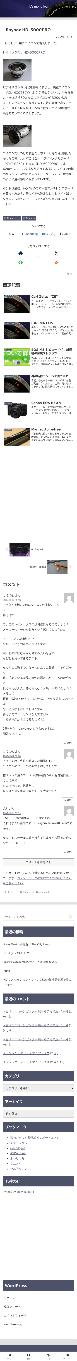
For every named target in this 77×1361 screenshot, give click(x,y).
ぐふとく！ (17, 1163)
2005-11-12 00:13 (12, 600)
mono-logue (17, 1148)
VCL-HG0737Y (17, 92)
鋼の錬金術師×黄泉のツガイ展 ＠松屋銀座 (30, 962)
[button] (65, 234)
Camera (30, 218)
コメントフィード (15, 1315)
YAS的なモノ (18, 1168)
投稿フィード (12, 1306)
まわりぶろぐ (18, 1158)
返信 (69, 742)
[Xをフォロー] (56, 253)
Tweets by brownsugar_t (18, 1191)
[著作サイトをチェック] (20, 253)
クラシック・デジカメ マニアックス (26, 1053)
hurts (7, 970)
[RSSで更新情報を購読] (56, 262)
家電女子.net (18, 1153)
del (5, 808)
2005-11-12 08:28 (12, 756)
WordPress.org (13, 1324)
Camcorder (13, 218)
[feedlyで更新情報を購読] (20, 262)
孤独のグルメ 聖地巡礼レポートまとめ (34, 1137)
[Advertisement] (38, 495)
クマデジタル (18, 1142)
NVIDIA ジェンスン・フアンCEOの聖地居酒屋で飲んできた (38, 982)
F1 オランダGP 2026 (17, 953)
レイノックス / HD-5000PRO (24, 52)
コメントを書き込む (38, 862)
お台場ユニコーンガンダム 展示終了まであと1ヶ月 (35, 1011)
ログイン (9, 1298)
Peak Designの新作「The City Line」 (27, 944)
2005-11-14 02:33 (12, 813)
